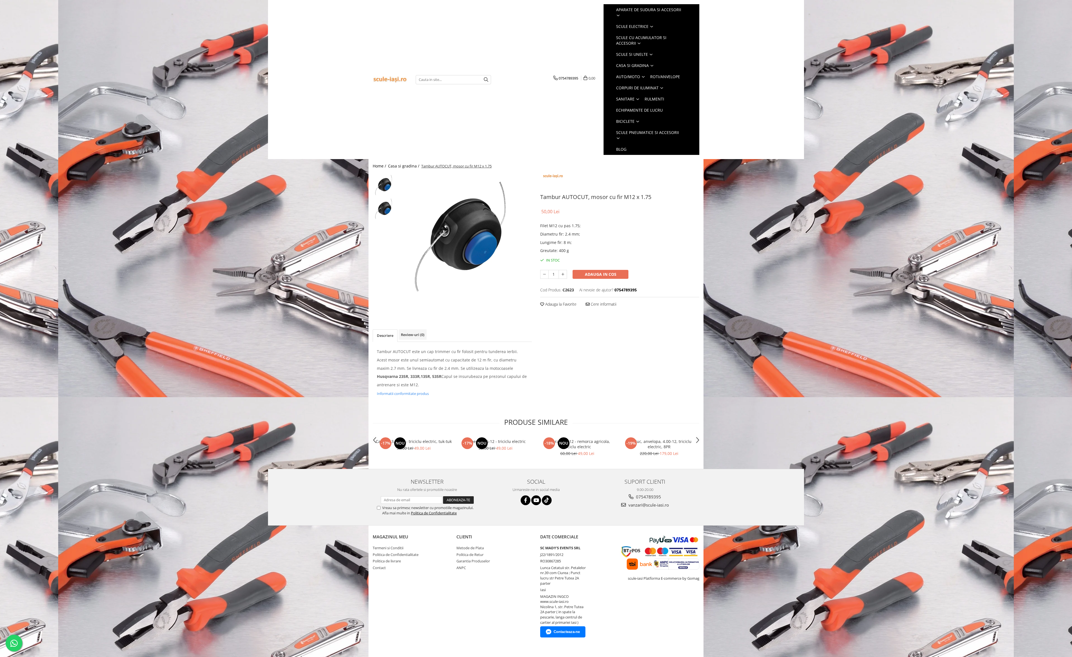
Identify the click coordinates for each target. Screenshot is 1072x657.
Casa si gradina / (404, 166)
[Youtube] (536, 500)
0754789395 (648, 497)
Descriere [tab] (385, 335)
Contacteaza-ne (567, 632)
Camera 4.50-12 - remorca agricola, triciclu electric (577, 444)
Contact (379, 567)
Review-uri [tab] (412, 334)
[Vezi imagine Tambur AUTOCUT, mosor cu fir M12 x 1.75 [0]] (384, 184)
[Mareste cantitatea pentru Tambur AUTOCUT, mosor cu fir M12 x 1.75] (563, 274)
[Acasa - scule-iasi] (390, 79)
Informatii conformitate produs (403, 393)
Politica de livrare (387, 561)
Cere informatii (603, 304)
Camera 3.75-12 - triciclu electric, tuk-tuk (414, 441)
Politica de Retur (470, 554)
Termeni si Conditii (388, 547)
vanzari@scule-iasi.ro (648, 505)
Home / (380, 166)
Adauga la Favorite (560, 304)
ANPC (461, 567)
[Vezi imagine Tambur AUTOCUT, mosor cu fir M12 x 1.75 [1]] (384, 208)
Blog (621, 149)
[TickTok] (547, 500)
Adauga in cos (600, 274)
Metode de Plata (470, 547)
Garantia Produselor (473, 561)
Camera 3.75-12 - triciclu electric (495, 441)
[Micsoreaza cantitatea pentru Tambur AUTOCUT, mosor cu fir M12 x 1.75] (544, 274)
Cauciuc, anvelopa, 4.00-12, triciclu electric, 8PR (658, 444)
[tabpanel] (465, 236)
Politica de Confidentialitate (434, 512)
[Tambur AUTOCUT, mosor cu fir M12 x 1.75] (465, 236)
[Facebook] (525, 500)
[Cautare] (486, 79)
